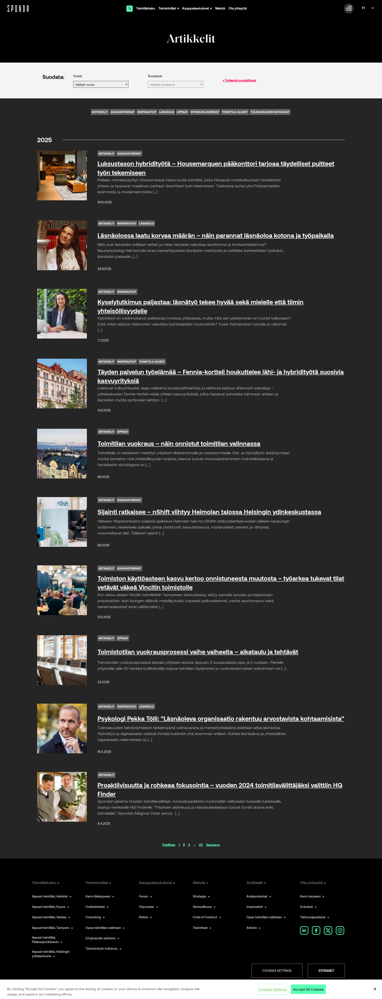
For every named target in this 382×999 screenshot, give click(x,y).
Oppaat (182, 112)
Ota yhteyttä (238, 8)
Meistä (220, 8)
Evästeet (306, 907)
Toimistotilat (167, 8)
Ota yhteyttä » (313, 882)
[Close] (375, 989)
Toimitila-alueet (235, 112)
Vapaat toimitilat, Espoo (48, 907)
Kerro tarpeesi (310, 896)
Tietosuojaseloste (312, 917)
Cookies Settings (277, 970)
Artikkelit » (256, 882)
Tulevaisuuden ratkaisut (270, 112)
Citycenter (146, 907)
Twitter (328, 930)
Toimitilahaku (145, 8)
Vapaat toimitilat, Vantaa (49, 917)
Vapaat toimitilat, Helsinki (50, 896)
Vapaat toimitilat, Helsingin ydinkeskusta (51, 954)
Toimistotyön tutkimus (102, 948)
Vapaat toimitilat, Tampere (50, 928)
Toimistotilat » (98, 882)
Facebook (316, 930)
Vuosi (77, 76)
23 (201, 845)
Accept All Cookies (308, 989)
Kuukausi (155, 76)
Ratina (143, 917)
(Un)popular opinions (101, 938)
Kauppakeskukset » (157, 882)
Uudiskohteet (95, 907)
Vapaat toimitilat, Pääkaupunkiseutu (45, 940)
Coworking (93, 917)
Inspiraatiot (147, 112)
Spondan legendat (205, 112)
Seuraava (213, 845)
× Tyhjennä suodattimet (239, 80)
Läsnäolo (166, 112)
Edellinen (168, 845)
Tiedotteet (200, 928)
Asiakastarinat (123, 112)
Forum (143, 896)
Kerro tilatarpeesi (98, 896)
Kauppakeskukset (195, 8)
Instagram (340, 930)
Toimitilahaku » (45, 882)
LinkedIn (304, 930)
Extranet (326, 970)
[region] (191, 989)
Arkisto (251, 928)
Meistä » (200, 882)
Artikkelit (100, 112)
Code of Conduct (205, 917)
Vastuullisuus (202, 907)
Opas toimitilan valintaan (103, 928)
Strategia (199, 896)
